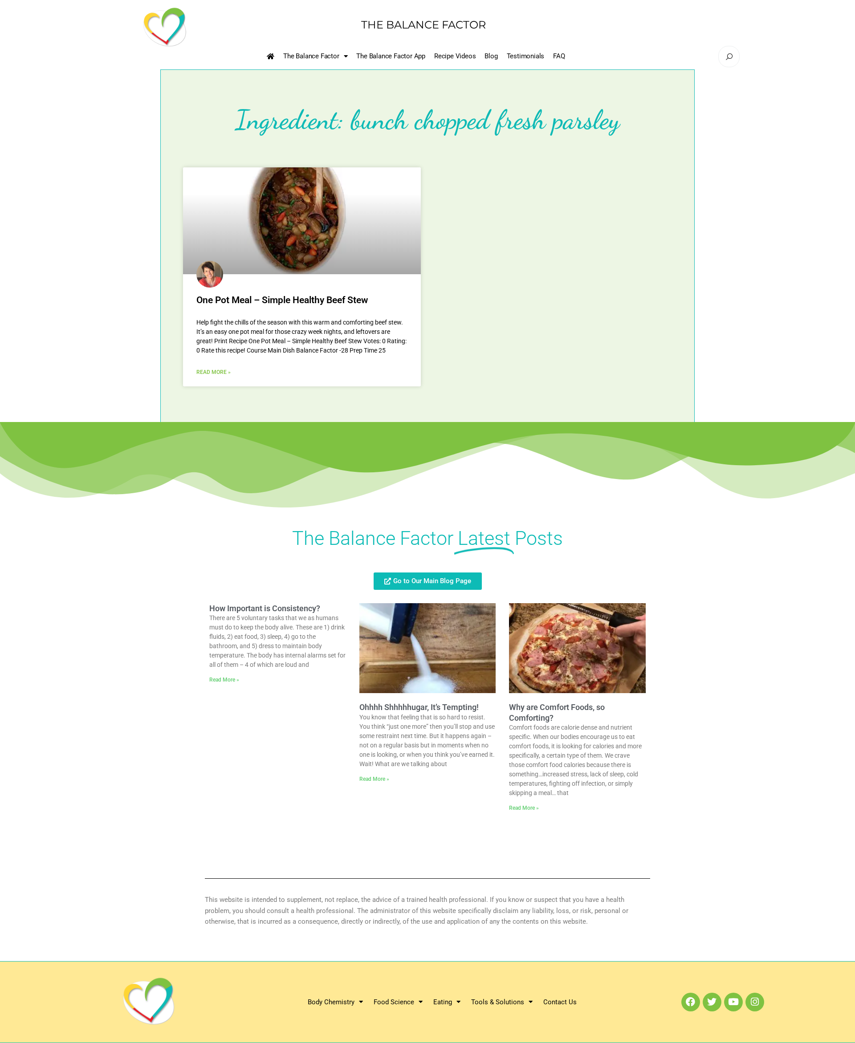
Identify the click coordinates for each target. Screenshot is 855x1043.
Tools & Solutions (497, 1002)
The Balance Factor (311, 56)
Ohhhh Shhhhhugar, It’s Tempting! (419, 707)
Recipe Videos (455, 56)
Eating (442, 1002)
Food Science (394, 1002)
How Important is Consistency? (264, 608)
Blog (490, 56)
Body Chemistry (331, 1002)
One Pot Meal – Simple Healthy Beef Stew (282, 300)
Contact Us (560, 1002)
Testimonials (526, 56)
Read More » (213, 372)
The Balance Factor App (390, 56)
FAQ (559, 56)
